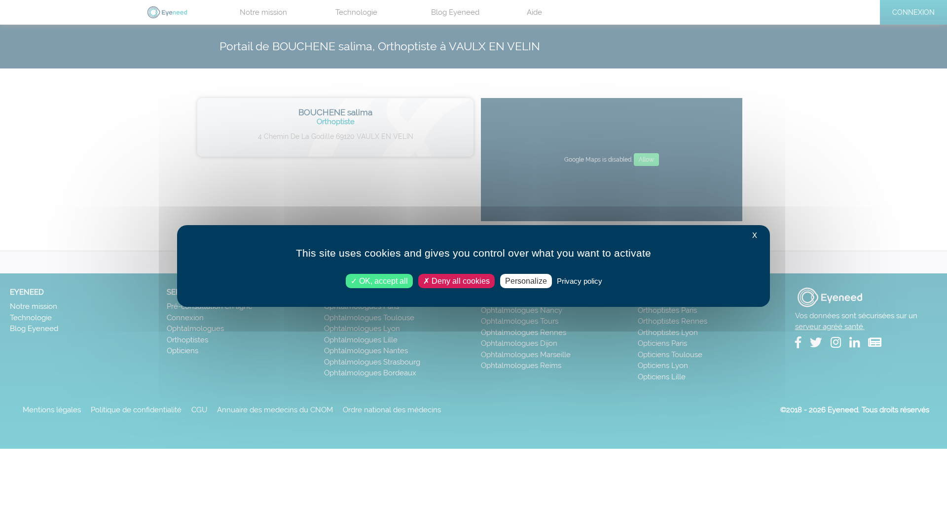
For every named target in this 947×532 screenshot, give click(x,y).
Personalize (526, 281)
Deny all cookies (460, 281)
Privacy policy (579, 281)
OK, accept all (382, 281)
